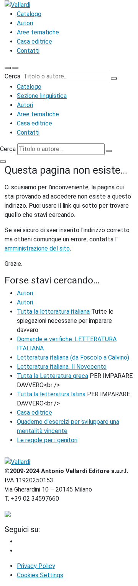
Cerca (12, 76)
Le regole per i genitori (47, 440)
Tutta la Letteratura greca (52, 375)
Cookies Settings (40, 575)
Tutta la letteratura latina (51, 394)
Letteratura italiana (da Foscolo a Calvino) (73, 357)
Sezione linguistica (42, 95)
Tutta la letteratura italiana (53, 311)
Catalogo (29, 14)
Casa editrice (34, 41)
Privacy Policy (36, 566)
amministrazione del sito (37, 248)
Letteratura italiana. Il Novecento (62, 366)
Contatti (28, 50)
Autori (25, 23)
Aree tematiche (38, 32)
